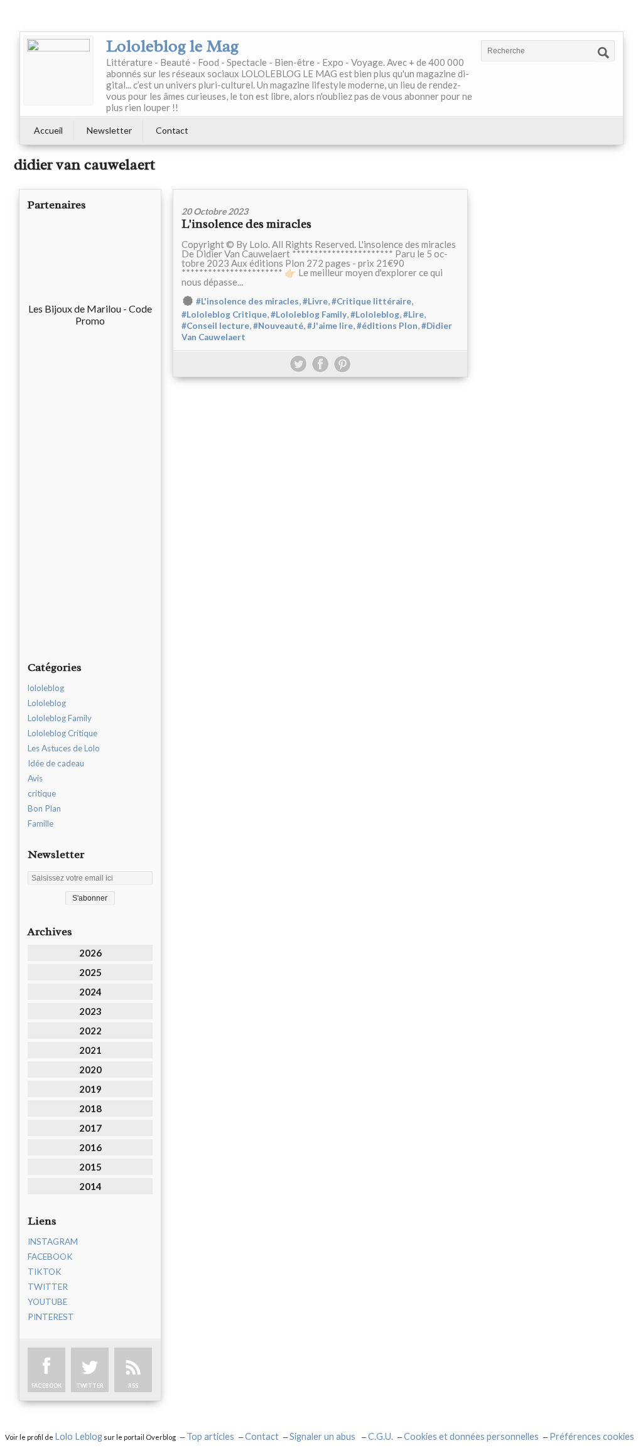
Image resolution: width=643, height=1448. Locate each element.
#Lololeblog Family (309, 314)
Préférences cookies (591, 1436)
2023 (90, 1011)
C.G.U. (380, 1436)
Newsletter (109, 130)
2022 (90, 1030)
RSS (133, 1385)
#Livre (315, 301)
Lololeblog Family (60, 718)
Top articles (210, 1436)
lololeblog (46, 688)
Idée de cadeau (56, 763)
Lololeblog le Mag (172, 45)
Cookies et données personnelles (471, 1436)
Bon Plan (44, 808)
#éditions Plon (387, 326)
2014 (90, 1186)
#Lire (413, 314)
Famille (40, 823)
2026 (90, 952)
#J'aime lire (330, 326)
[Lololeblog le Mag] (58, 70)
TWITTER (48, 1287)
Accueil (48, 130)
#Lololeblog (374, 314)
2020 (90, 1069)
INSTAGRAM (53, 1241)
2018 (90, 1108)
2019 (90, 1089)
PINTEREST (51, 1317)
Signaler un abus (323, 1436)
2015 (90, 1166)
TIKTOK (45, 1272)
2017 (90, 1128)
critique (42, 793)
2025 (90, 972)
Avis (35, 778)
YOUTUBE (47, 1302)
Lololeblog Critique (62, 733)
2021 (90, 1050)
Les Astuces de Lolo (64, 748)
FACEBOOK (50, 1257)
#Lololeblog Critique (224, 314)
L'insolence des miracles (246, 224)
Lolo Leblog (78, 1436)
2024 (90, 991)
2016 (90, 1147)
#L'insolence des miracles (247, 301)
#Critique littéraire (371, 301)
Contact (172, 130)
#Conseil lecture (215, 326)
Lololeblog (47, 703)
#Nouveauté (278, 326)
